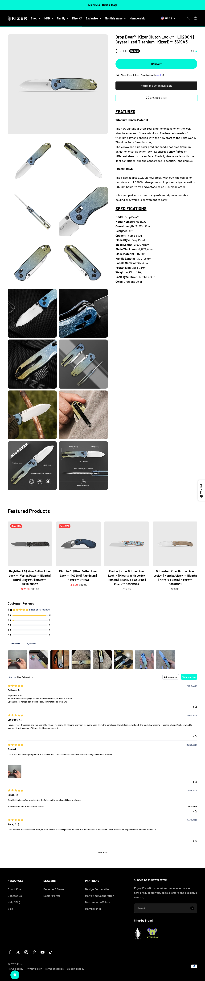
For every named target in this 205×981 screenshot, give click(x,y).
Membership (137, 18)
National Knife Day (102, 5)
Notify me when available (156, 85)
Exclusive (92, 18)
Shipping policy (75, 968)
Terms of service (54, 968)
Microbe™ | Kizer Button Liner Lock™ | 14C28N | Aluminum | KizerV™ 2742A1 (78, 575)
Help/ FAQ (14, 902)
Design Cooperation (97, 889)
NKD (47, 18)
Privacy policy (34, 968)
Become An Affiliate (97, 902)
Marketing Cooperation (99, 895)
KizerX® (77, 18)
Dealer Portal (51, 895)
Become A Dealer (54, 889)
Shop (34, 18)
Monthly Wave (114, 18)
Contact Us (15, 895)
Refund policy (15, 968)
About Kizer (15, 889)
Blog (10, 908)
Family (61, 18)
